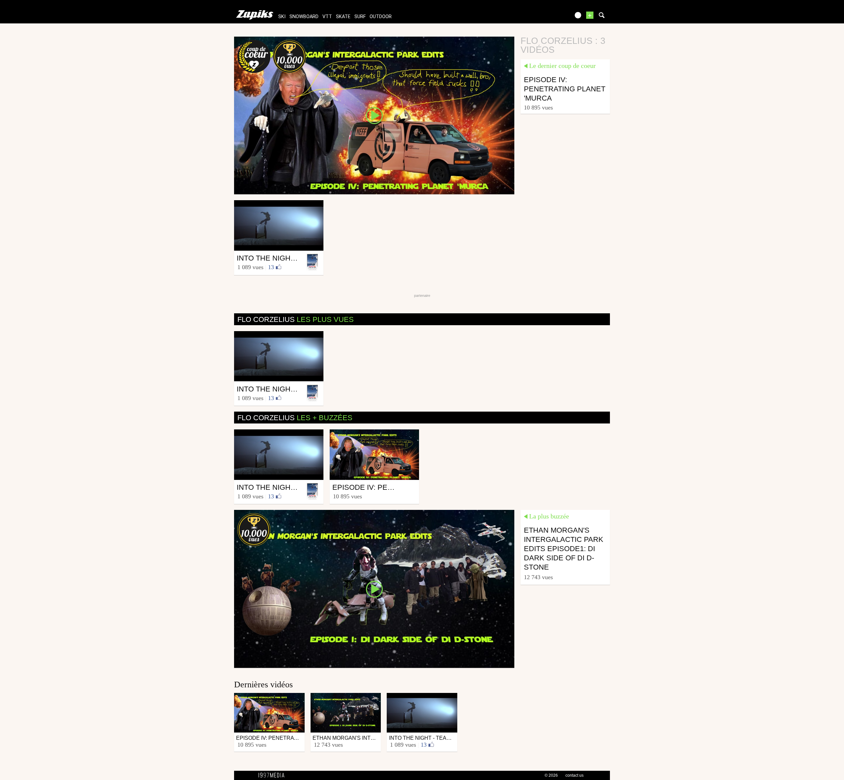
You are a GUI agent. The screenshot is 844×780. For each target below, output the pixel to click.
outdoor (381, 16)
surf (360, 16)
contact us (574, 775)
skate (343, 16)
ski (282, 16)
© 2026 (551, 775)
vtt (327, 16)
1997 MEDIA (273, 775)
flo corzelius (295, 319)
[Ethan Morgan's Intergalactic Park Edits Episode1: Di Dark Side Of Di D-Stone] (374, 588)
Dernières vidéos (263, 684)
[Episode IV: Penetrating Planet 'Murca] (374, 115)
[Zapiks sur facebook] (551, 17)
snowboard (303, 16)
